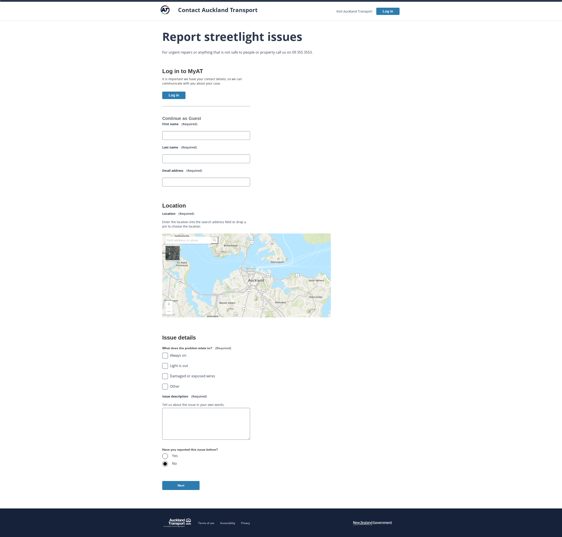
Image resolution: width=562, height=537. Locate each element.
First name (179, 124)
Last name (179, 147)
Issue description (184, 396)
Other (175, 386)
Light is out (179, 365)
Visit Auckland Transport (354, 11)
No (174, 463)
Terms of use (206, 523)
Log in (388, 11)
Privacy (245, 523)
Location (178, 214)
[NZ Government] (372, 523)
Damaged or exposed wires (192, 376)
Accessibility (227, 523)
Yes (175, 455)
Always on (178, 355)
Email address (182, 170)
